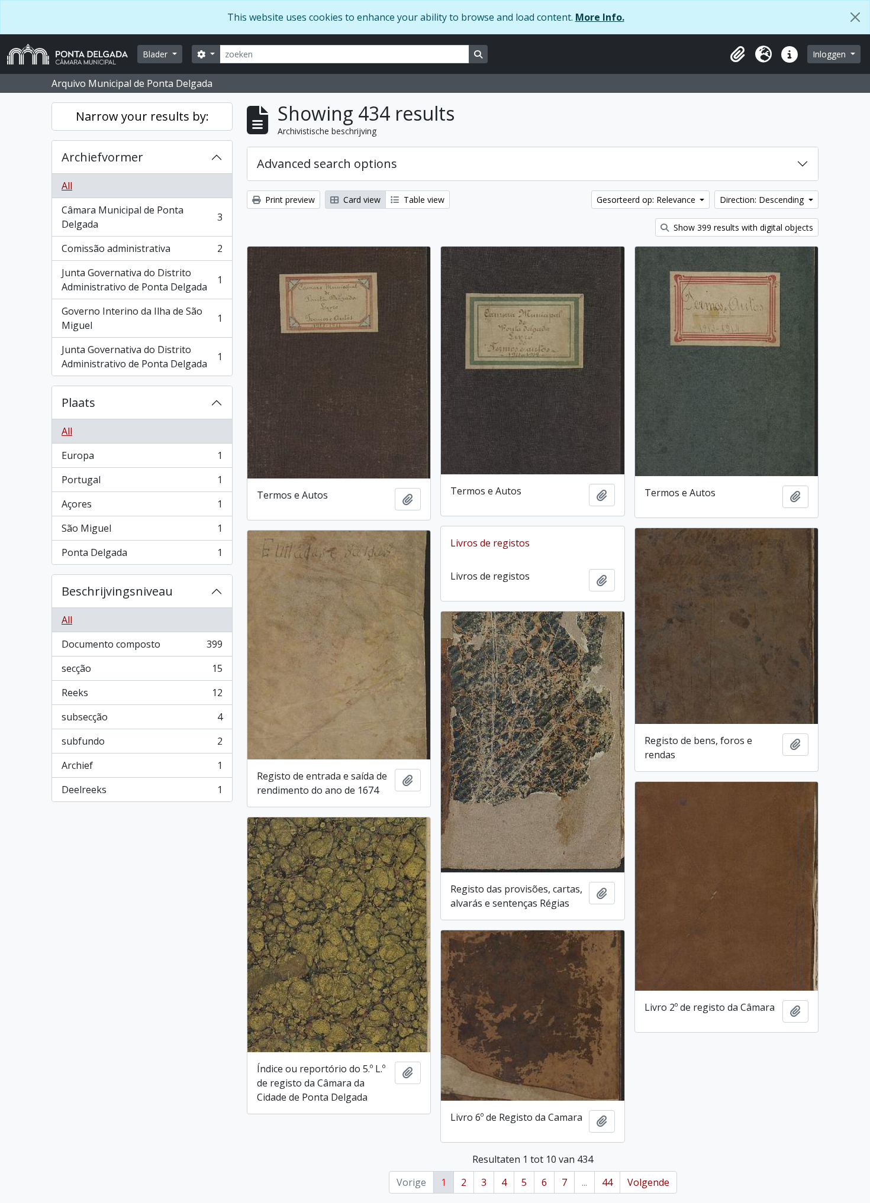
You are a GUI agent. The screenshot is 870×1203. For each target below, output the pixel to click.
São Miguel (142, 531)
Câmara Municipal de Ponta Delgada (142, 217)
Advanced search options (327, 164)
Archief (142, 768)
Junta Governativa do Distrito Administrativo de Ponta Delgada (142, 279)
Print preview (289, 199)
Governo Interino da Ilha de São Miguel (142, 318)
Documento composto (142, 647)
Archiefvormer (102, 157)
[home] (72, 54)
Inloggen (830, 54)
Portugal (142, 482)
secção (142, 671)
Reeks (142, 695)
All (67, 185)
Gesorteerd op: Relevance (647, 199)
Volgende (648, 1182)
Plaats (78, 402)
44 (607, 1182)
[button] (737, 54)
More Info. (599, 17)
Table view (422, 199)
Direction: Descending (763, 199)
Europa (142, 458)
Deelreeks (142, 792)
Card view (361, 199)
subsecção (142, 719)
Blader (156, 54)
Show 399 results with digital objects (742, 227)
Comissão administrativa (142, 251)
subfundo (142, 744)
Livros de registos (490, 542)
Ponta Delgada (142, 555)
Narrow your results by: (142, 116)
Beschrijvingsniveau (117, 591)
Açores (142, 506)
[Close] (855, 17)
